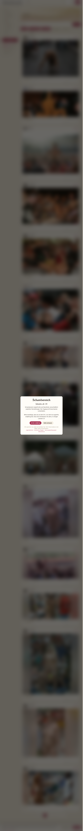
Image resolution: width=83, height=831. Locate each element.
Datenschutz (41, 431)
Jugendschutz (29, 430)
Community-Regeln (39, 430)
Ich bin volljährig (35, 423)
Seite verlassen (48, 423)
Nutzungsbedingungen (50, 430)
